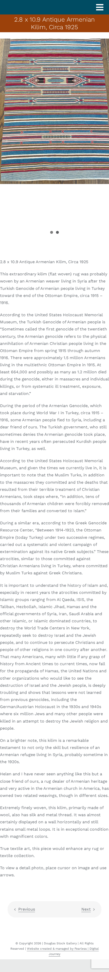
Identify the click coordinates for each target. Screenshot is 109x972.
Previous (26, 909)
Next (86, 909)
